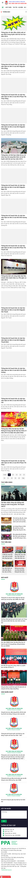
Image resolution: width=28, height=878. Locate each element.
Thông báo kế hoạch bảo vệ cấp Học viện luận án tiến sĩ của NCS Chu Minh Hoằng (13, 370)
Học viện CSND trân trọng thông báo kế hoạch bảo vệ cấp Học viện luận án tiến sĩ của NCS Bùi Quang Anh (14, 223)
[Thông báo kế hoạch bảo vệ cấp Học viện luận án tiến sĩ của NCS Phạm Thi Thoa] (14, 451)
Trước (4, 474)
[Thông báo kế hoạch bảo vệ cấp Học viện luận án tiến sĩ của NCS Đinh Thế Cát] (14, 389)
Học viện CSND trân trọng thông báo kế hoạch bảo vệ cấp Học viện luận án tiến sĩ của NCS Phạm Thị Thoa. (13, 468)
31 (9, 474)
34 (20, 474)
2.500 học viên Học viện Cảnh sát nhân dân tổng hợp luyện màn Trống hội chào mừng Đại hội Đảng (7, 558)
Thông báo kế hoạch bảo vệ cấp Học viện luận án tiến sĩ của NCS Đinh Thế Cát (13, 400)
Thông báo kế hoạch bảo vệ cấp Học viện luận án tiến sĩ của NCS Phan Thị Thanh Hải (13, 247)
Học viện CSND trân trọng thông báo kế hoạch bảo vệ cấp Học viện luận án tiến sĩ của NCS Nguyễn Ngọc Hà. (13, 193)
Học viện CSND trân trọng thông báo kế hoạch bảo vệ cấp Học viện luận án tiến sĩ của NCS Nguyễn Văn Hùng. (13, 72)
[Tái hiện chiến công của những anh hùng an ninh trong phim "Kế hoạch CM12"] (14, 493)
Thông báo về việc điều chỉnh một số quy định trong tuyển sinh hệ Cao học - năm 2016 (14, 34)
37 (8, 478)
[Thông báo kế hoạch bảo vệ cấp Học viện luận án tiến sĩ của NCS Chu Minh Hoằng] (14, 359)
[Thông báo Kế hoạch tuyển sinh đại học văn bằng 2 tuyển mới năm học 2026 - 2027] (14, 724)
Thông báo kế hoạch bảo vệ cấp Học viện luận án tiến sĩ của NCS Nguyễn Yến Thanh (13, 310)
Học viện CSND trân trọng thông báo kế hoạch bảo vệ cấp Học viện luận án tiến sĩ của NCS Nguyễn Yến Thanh (13, 316)
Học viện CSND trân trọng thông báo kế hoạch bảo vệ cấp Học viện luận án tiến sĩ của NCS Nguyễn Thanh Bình (13, 346)
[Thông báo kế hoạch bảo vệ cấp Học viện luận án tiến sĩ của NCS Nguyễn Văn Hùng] (14, 55)
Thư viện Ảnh (6, 542)
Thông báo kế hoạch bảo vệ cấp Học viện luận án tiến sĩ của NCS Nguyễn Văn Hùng (13, 66)
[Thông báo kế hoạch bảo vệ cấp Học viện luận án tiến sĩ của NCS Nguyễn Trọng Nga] (14, 115)
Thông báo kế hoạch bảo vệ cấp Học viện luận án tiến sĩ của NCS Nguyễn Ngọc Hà (13, 187)
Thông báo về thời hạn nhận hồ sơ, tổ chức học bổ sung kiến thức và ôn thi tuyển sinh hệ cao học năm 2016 (13, 157)
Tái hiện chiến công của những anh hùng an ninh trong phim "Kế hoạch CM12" (12, 504)
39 (15, 478)
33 (16, 474)
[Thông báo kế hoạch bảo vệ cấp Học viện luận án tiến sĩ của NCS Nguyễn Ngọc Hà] (14, 176)
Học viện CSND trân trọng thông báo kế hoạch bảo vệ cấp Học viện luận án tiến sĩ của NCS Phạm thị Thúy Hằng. (13, 102)
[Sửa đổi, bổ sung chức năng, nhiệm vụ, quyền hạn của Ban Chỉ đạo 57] (14, 656)
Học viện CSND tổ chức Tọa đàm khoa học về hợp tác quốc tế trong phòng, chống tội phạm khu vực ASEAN (13, 644)
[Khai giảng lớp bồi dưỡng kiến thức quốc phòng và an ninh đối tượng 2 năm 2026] (6, 536)
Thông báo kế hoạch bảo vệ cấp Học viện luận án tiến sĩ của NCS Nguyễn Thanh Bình (13, 340)
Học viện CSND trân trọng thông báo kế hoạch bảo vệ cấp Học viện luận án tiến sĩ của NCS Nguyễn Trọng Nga (13, 133)
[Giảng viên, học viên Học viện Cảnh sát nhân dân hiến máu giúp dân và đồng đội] (20, 550)
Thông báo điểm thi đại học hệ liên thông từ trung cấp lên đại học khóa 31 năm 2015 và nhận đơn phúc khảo (14, 431)
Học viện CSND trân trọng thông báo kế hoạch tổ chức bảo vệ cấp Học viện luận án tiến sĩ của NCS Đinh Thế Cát (13, 406)
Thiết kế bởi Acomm (6, 870)
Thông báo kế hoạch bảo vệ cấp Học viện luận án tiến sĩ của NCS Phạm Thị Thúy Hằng (13, 96)
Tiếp (23, 478)
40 (19, 478)
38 (11, 478)
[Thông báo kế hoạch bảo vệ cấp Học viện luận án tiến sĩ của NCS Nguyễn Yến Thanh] (14, 298)
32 (13, 474)
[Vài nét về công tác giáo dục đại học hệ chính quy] (14, 790)
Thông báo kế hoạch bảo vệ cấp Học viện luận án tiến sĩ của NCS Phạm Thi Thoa (13, 463)
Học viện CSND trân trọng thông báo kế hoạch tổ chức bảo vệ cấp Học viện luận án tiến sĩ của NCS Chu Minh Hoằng (13, 376)
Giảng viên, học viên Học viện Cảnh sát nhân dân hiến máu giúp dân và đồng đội (20, 558)
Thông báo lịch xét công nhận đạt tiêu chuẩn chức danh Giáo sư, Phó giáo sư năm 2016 (13, 278)
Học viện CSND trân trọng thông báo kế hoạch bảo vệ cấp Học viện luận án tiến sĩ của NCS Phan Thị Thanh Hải (13, 253)
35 (24, 474)
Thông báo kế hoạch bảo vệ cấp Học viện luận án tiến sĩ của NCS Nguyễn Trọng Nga (13, 127)
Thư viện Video (6, 482)
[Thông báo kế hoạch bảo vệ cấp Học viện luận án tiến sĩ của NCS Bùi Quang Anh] (14, 206)
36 (4, 478)
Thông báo (6, 12)
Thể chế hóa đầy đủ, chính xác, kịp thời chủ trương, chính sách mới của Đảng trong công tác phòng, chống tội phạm (20, 521)
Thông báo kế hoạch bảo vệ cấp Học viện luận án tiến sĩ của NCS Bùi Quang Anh (14, 217)
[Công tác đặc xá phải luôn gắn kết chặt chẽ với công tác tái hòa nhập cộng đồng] (14, 677)
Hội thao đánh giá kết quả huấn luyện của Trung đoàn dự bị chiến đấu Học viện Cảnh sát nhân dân (14, 620)
